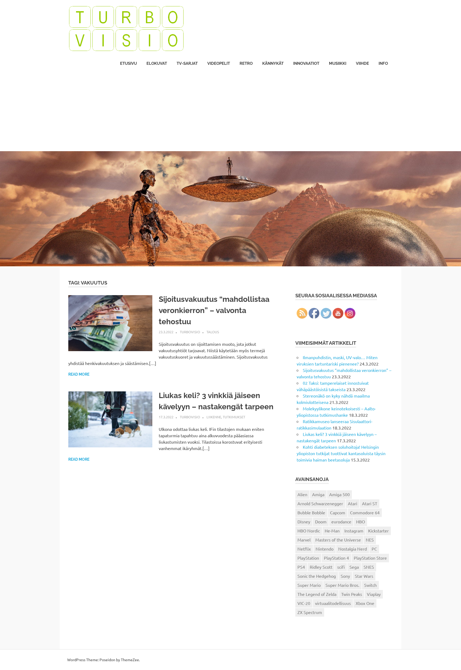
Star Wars (364, 576)
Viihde (362, 63)
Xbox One (365, 603)
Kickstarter (378, 530)
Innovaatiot (306, 63)
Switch (370, 585)
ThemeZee (130, 659)
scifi (341, 566)
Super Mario (309, 585)
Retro (246, 63)
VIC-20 (303, 603)
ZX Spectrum (309, 612)
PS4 (301, 566)
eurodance (341, 521)
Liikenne (213, 417)
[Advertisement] (230, 111)
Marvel (304, 539)
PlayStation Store (370, 557)
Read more (78, 374)
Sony (345, 576)
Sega (354, 566)
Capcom (337, 512)
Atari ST (369, 503)
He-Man (332, 530)
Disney (303, 521)
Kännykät (273, 63)
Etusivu (128, 63)
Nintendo (324, 548)
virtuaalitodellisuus (333, 603)
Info (383, 63)
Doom (321, 521)
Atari (352, 503)
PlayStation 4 (336, 557)
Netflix (304, 548)
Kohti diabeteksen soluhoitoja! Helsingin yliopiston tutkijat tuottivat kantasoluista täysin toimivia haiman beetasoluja (341, 453)
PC (374, 548)
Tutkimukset (234, 417)
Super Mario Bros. (342, 585)
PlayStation (308, 557)
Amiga (318, 494)
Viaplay (374, 594)
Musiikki (337, 63)
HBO (360, 521)
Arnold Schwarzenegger (320, 503)
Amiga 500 (339, 494)
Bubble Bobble (311, 512)
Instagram (353, 530)
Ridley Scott (321, 566)
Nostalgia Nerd (352, 548)
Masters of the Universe (338, 539)
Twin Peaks (351, 594)
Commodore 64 (365, 512)
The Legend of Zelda (316, 594)
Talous (212, 332)
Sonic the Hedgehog (316, 576)
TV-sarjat (187, 63)
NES (370, 539)
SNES (369, 566)
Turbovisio (190, 332)
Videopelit (218, 63)
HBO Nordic (308, 530)
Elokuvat (156, 63)
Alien (302, 494)
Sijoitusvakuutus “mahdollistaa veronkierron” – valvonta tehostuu (214, 310)
